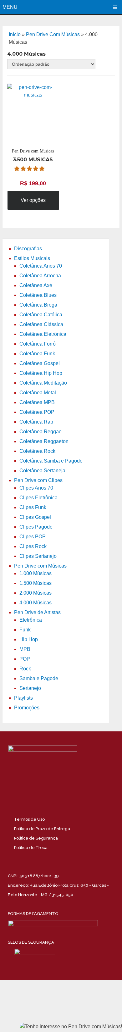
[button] (30, 168)
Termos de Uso (29, 819)
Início (15, 34)
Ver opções (33, 200)
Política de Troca (31, 847)
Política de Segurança (36, 838)
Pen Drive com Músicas (53, 34)
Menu (10, 7)
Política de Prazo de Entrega (42, 828)
